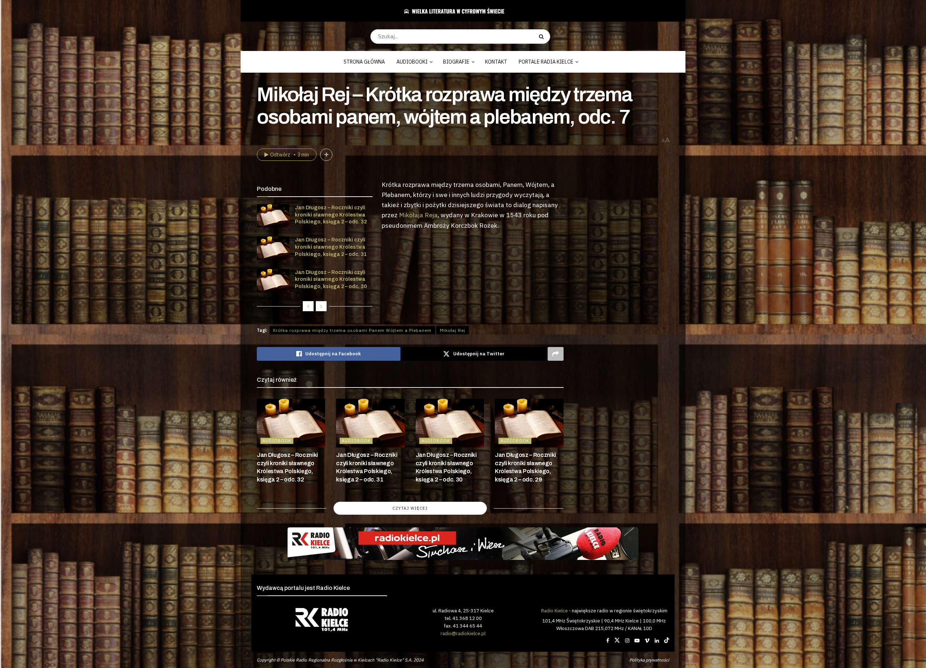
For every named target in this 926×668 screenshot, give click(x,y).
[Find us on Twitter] (617, 641)
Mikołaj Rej (452, 330)
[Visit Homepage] (460, 11)
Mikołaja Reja (418, 215)
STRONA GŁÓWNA (364, 62)
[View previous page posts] (308, 306)
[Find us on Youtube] (637, 641)
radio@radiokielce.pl (463, 633)
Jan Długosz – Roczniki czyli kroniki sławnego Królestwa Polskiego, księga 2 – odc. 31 (331, 247)
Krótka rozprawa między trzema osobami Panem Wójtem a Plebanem (352, 330)
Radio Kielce (554, 610)
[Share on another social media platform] (556, 354)
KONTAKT (496, 62)
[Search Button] (542, 36)
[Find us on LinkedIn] (657, 641)
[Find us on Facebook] (607, 641)
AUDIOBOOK (277, 440)
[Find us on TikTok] (666, 641)
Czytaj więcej (410, 508)
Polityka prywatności (649, 660)
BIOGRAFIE (456, 62)
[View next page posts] (321, 306)
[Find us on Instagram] (627, 641)
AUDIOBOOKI (412, 62)
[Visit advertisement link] (463, 543)
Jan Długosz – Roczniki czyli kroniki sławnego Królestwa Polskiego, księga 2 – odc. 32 (331, 214)
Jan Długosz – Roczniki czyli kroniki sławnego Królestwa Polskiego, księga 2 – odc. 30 (331, 279)
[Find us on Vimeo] (647, 641)
